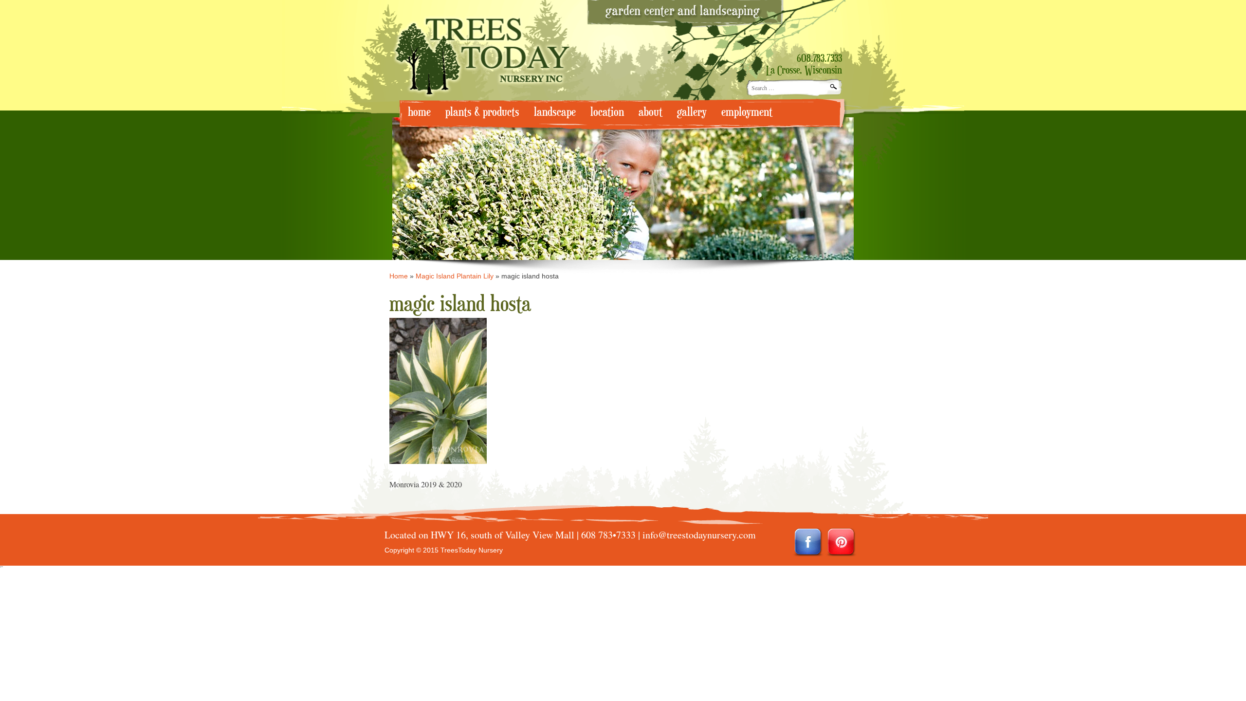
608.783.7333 (819, 59)
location (607, 112)
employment (746, 112)
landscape (555, 112)
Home (398, 276)
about (650, 112)
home (419, 112)
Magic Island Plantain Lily (455, 276)
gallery (692, 112)
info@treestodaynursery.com (699, 534)
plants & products (482, 112)
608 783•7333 (608, 534)
